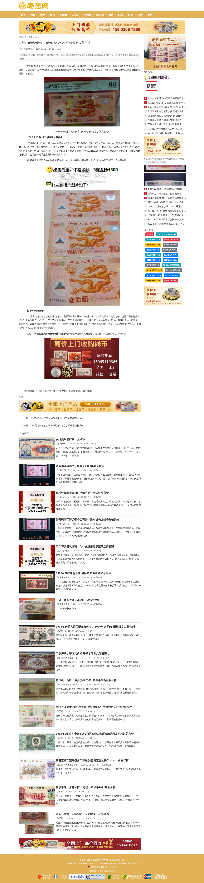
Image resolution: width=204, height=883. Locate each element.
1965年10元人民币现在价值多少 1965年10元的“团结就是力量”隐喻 (96, 626)
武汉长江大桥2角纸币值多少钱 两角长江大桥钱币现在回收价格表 (94, 707)
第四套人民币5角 (169, 250)
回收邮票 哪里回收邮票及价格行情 (164, 116)
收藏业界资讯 (64, 577)
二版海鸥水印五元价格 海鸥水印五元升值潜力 (82, 653)
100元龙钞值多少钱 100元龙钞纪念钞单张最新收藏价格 (58, 425)
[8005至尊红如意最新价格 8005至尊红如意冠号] (37, 593)
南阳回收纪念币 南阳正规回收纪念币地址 (168, 107)
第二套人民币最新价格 (67, 658)
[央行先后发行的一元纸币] (37, 459)
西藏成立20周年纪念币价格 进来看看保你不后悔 (171, 193)
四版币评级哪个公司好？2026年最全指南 (80, 466)
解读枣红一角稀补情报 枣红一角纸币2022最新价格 (85, 787)
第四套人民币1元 (153, 250)
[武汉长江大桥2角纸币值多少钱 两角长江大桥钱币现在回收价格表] (37, 726)
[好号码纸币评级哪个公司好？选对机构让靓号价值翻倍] (37, 539)
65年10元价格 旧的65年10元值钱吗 (165, 189)
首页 (23, 14)
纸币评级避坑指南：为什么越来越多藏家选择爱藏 (85, 546)
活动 (42, 14)
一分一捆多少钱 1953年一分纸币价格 (78, 599)
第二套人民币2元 (170, 260)
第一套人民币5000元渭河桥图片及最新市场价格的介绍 (174, 98)
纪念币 (100, 14)
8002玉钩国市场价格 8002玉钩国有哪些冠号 (169, 224)
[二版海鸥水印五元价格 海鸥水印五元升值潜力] (37, 673)
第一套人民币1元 (170, 280)
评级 (140, 14)
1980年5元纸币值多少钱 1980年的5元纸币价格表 (172, 215)
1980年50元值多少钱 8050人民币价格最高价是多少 (173, 206)
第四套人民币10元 (153, 245)
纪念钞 (63, 14)
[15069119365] (80, 849)
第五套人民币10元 (153, 239)
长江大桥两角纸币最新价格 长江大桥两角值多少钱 (172, 219)
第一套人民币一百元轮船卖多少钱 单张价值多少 (171, 211)
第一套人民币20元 (172, 275)
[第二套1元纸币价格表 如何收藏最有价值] (165, 185)
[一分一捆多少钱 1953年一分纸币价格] (37, 619)
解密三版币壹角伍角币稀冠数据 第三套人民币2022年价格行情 (92, 760)
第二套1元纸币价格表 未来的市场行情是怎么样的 (172, 103)
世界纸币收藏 (64, 470)
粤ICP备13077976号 (107, 871)
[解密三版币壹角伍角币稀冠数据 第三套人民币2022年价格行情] (37, 780)
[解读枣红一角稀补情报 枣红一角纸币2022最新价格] (37, 807)
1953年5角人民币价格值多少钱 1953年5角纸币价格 (56, 418)
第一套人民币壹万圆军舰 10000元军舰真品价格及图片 (174, 133)
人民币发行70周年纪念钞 (166, 234)
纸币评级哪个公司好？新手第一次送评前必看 (82, 492)
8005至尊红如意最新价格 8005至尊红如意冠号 (83, 573)
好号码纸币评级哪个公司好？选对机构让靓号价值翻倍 (87, 519)
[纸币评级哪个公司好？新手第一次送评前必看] (37, 512)
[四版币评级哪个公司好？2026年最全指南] (37, 485)
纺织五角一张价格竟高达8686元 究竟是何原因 (170, 128)
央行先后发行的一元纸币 (70, 439)
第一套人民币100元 (154, 275)
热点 (33, 14)
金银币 (88, 14)
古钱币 (75, 14)
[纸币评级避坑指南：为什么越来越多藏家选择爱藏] (37, 566)
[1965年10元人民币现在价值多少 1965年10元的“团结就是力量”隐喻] (37, 646)
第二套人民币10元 (153, 260)
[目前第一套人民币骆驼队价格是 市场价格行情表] (165, 94)
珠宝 (120, 14)
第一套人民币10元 (153, 280)
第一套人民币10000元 (171, 265)
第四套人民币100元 (171, 239)
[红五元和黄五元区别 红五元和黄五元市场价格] (37, 833)
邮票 (111, 14)
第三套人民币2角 (170, 255)
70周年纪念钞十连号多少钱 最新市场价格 (168, 124)
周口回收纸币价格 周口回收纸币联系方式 (168, 198)
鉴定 (149, 14)
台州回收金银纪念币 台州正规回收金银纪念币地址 (172, 111)
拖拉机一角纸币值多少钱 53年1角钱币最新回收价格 (86, 680)
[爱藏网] (34, 6)
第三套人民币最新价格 (67, 765)
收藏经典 (62, 443)
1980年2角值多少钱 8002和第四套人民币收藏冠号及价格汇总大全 (95, 733)
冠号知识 (150, 234)
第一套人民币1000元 (154, 270)
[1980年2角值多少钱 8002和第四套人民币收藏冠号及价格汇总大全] (37, 753)
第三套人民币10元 (153, 255)
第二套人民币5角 (153, 265)
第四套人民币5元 (170, 245)
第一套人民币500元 (173, 270)
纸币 (52, 14)
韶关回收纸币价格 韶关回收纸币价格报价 (168, 202)
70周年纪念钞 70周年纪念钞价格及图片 (167, 120)
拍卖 (130, 14)
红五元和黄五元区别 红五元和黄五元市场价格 (82, 814)
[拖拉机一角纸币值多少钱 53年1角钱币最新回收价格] (37, 700)
